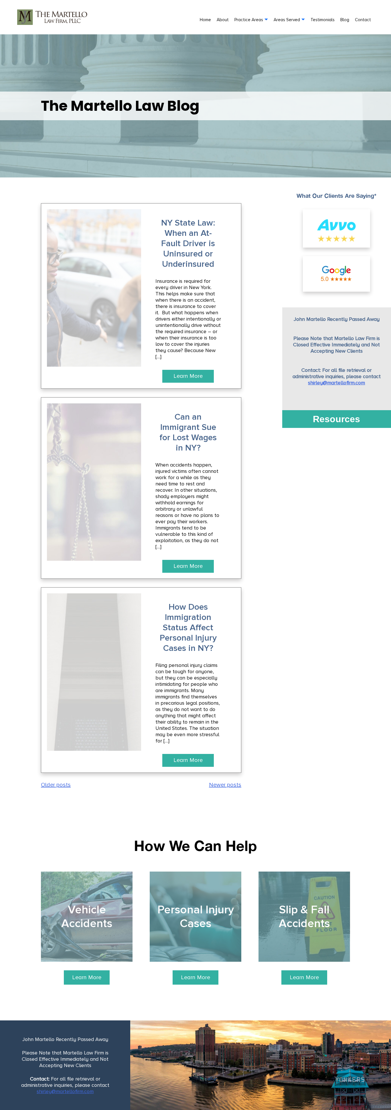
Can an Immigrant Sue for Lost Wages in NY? (188, 432)
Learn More (188, 376)
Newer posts (225, 784)
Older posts (56, 784)
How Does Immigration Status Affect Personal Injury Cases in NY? (188, 628)
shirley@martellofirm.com (336, 383)
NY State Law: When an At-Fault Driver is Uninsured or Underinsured (188, 243)
